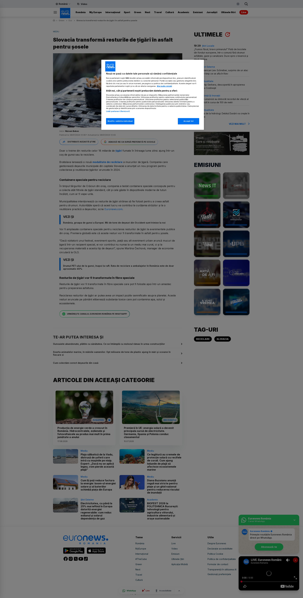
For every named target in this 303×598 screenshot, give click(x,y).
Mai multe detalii (164, 86)
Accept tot (189, 121)
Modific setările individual (120, 121)
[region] (152, 95)
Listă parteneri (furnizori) (118, 111)
